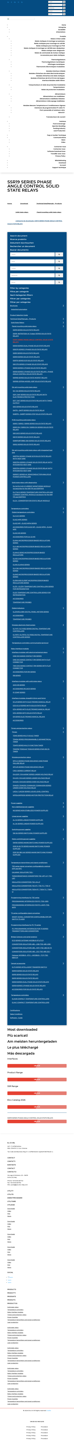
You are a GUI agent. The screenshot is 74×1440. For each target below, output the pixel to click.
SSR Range (12, 1086)
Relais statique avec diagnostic (53, 50)
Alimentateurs (60, 94)
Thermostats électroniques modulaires (50, 67)
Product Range (15, 1072)
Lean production (12, 1322)
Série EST (61, 112)
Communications (59, 137)
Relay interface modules (15, 1312)
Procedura (44, 1430)
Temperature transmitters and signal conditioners (23, 1320)
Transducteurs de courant (55, 117)
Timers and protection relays (16, 1315)
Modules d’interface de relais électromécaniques (47, 73)
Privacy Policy (60, 156)
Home (64, 25)
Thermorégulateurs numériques (53, 62)
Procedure (44, 1427)
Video (63, 142)
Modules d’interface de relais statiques (50, 76)
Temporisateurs (59, 87)
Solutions (62, 121)
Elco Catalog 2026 (16, 1100)
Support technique (59, 167)
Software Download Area (56, 151)
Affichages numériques (56, 64)
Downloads (11, 1208)
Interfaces (12, 1059)
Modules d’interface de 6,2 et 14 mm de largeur (48, 78)
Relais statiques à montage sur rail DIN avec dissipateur (44, 48)
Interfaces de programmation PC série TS (50, 108)
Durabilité (61, 30)
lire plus (37, 1066)
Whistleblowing (60, 160)
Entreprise (62, 27)
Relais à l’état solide (58, 39)
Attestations (60, 32)
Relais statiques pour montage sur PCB (50, 46)
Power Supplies (12, 1317)
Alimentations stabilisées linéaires (52, 99)
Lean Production (59, 131)
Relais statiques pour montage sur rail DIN (49, 43)
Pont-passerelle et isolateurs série (52, 110)
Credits (48, 1410)
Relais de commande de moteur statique (50, 53)
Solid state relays (12, 1307)
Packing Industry (59, 128)
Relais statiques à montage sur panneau (50, 41)
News (63, 140)
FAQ (8, 1213)
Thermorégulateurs (58, 60)
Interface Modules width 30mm (53, 80)
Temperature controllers (15, 1310)
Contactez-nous (60, 147)
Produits (63, 36)
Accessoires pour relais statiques (52, 55)
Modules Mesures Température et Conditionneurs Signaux (44, 105)
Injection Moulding (58, 126)
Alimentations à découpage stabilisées (50, 101)
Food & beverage (59, 124)
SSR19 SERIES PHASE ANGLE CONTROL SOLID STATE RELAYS (30, 1118)
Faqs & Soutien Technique (56, 135)
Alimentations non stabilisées (54, 96)
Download (62, 163)
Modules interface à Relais (55, 71)
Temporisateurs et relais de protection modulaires (47, 85)
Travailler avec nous (58, 154)
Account (63, 165)
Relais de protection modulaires (53, 90)
